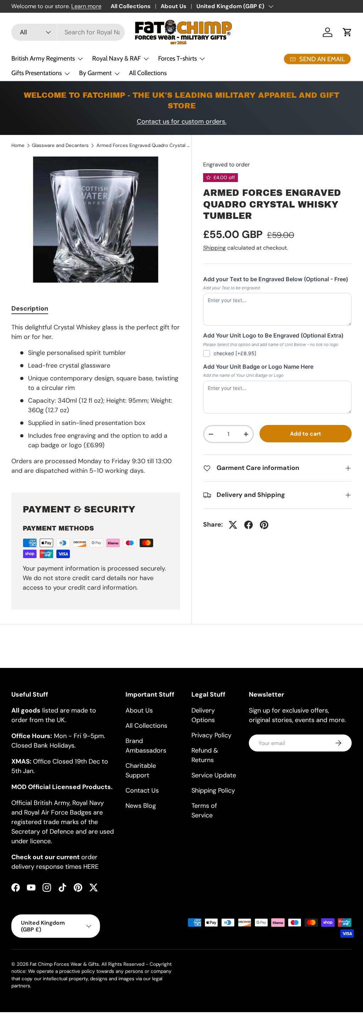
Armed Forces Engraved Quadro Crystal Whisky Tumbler (144, 145)
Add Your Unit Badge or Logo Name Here (258, 366)
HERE (91, 866)
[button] (347, 32)
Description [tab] (29, 308)
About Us (173, 6)
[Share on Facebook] (248, 525)
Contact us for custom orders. (182, 121)
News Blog (140, 805)
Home (17, 145)
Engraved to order (226, 164)
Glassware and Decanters (60, 145)
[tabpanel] (95, 399)
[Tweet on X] (233, 525)
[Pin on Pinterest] (264, 525)
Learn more (86, 6)
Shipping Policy (213, 790)
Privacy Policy (211, 735)
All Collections (131, 6)
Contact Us (142, 790)
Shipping (214, 247)
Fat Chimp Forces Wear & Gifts (64, 964)
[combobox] (68, 32)
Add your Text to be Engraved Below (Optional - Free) (275, 279)
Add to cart (305, 433)
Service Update (213, 775)
